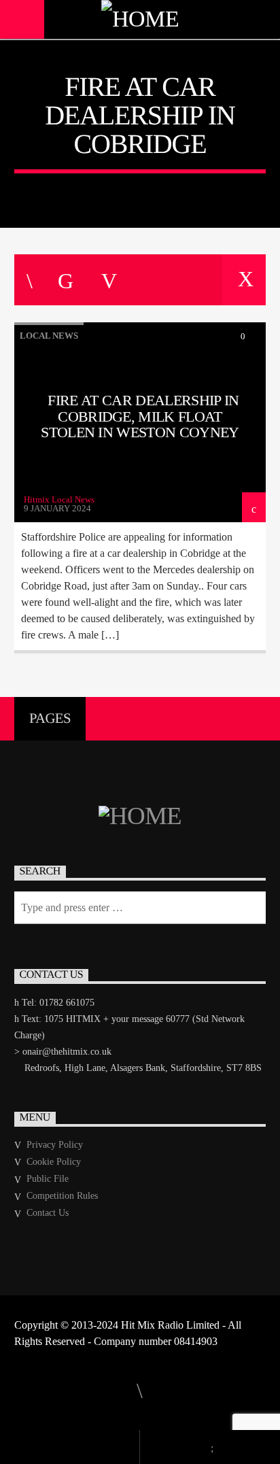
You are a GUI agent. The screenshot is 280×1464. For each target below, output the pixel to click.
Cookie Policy (54, 1162)
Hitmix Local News (59, 499)
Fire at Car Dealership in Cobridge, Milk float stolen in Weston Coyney (140, 416)
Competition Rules (62, 1196)
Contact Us (48, 1213)
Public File (48, 1179)
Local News (49, 335)
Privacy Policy (55, 1145)
